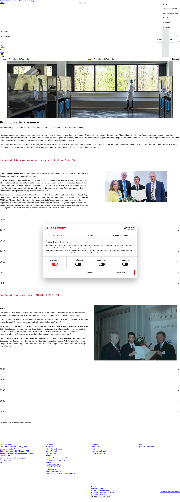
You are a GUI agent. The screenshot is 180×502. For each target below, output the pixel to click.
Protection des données (100, 490)
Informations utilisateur (54, 449)
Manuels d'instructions (54, 453)
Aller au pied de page (27, 1)
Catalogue (50, 444)
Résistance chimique (53, 471)
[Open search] (179, 41)
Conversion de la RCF (8, 449)
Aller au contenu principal (9, 1)
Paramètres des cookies (101, 496)
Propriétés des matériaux (55, 467)
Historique (95, 449)
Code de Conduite (98, 453)
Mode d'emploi (51, 451)
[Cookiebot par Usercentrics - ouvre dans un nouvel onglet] (125, 228)
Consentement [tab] (58, 235)
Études (48, 455)
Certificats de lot (6, 455)
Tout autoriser (120, 272)
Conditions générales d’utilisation (103, 492)
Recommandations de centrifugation (13, 447)
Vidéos (48, 462)
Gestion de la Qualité (53, 465)
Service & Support (6, 444)
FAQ (1, 462)
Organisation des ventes (146, 447)
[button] (3, 46)
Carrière (95, 444)
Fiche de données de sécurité (57, 458)
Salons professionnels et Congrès (12, 458)
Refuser (89, 272)
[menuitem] (171, 4)
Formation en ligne (7, 460)
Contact (140, 444)
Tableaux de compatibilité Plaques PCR (14, 451)
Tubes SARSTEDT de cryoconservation (60, 474)
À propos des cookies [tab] (121, 235)
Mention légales (97, 488)
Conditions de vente (98, 494)
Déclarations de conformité (56, 460)
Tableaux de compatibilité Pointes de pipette (16, 453)
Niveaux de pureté (52, 469)
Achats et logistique (99, 451)
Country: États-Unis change (170, 492)
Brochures (49, 447)
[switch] (78, 264)
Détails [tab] (90, 235)
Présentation (96, 447)
